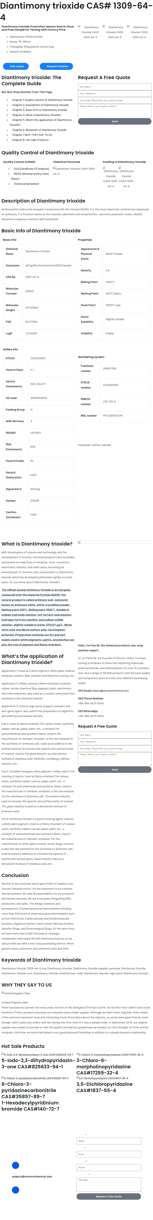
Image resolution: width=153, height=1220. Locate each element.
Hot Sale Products (23, 1046)
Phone (80, 1161)
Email (80, 1148)
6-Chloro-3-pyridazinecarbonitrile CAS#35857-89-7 (28, 1090)
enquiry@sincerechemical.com (32, 1176)
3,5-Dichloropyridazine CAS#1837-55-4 (104, 1087)
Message (82, 1175)
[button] (80, 32)
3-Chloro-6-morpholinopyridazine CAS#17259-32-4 (103, 1066)
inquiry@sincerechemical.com (110, 690)
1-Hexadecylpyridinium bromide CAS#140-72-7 (30, 1105)
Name (80, 1135)
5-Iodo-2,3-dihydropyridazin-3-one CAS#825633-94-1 (38, 1063)
